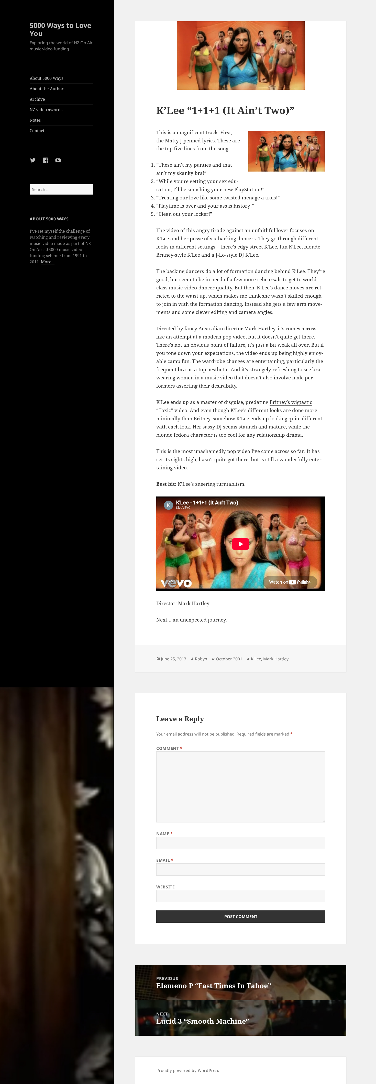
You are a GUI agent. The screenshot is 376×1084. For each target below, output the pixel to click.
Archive (37, 99)
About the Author (47, 89)
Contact (37, 130)
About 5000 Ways (46, 78)
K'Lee (256, 659)
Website (165, 887)
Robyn (201, 659)
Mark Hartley (276, 659)
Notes (35, 120)
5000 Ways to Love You (60, 29)
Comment (169, 748)
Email (164, 860)
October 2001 (229, 659)
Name (164, 834)
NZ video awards (46, 109)
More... (47, 262)
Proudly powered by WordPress (187, 1070)
